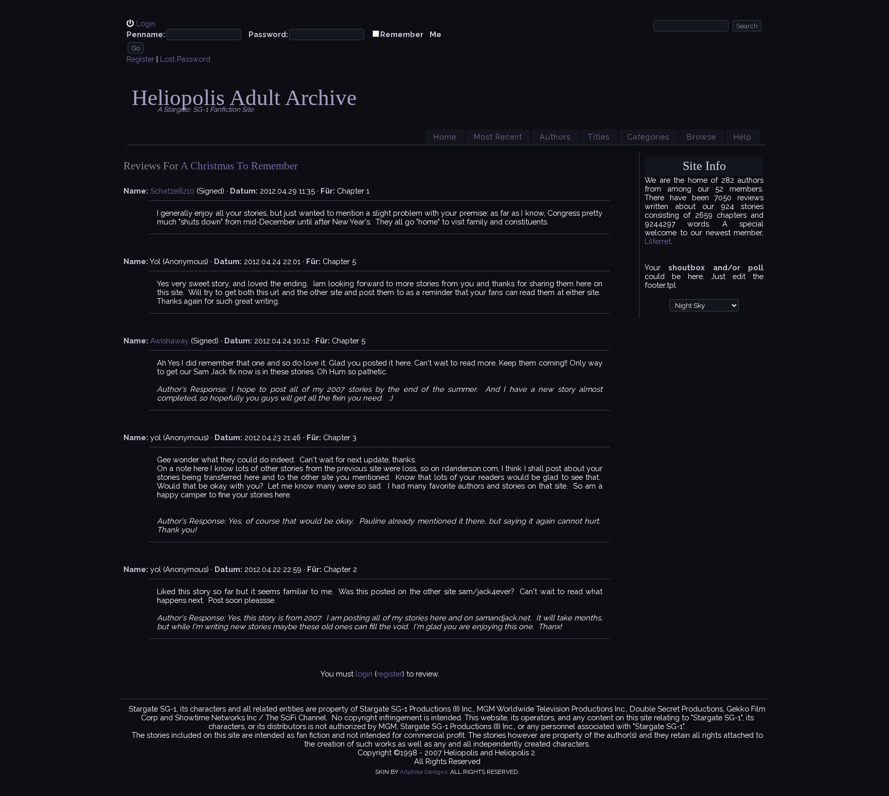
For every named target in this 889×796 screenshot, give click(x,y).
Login (145, 23)
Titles (599, 136)
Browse (701, 136)
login (363, 673)
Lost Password (185, 59)
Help (743, 136)
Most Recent (498, 136)
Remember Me (410, 34)
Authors (555, 136)
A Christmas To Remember (239, 166)
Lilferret (658, 241)
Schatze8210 (172, 190)
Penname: (146, 34)
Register (140, 59)
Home (445, 136)
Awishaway (169, 340)
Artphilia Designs (423, 771)
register (389, 673)
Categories (648, 136)
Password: (268, 34)
